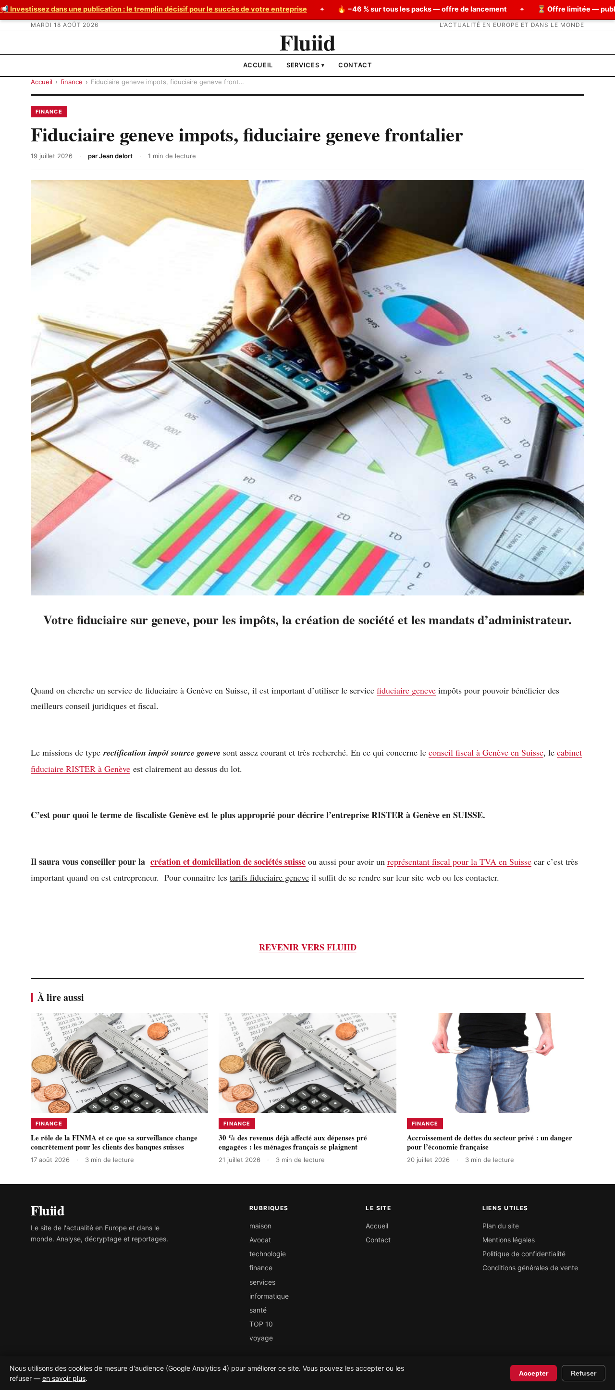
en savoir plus (64, 1378)
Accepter (533, 1373)
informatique (269, 1296)
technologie (267, 1254)
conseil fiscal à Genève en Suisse (486, 752)
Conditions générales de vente (530, 1268)
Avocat (260, 1240)
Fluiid (307, 42)
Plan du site (500, 1226)
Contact (355, 65)
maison (260, 1226)
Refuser (583, 1373)
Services (305, 65)
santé (258, 1310)
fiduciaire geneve (406, 690)
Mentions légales (508, 1240)
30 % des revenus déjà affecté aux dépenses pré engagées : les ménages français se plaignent (293, 1142)
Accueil (258, 65)
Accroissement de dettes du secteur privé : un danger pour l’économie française (489, 1142)
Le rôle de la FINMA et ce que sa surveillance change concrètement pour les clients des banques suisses (114, 1142)
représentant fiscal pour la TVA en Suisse (459, 861)
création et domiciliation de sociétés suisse (228, 861)
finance (72, 82)
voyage (261, 1338)
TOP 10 (261, 1324)
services (262, 1282)
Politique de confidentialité (524, 1254)
